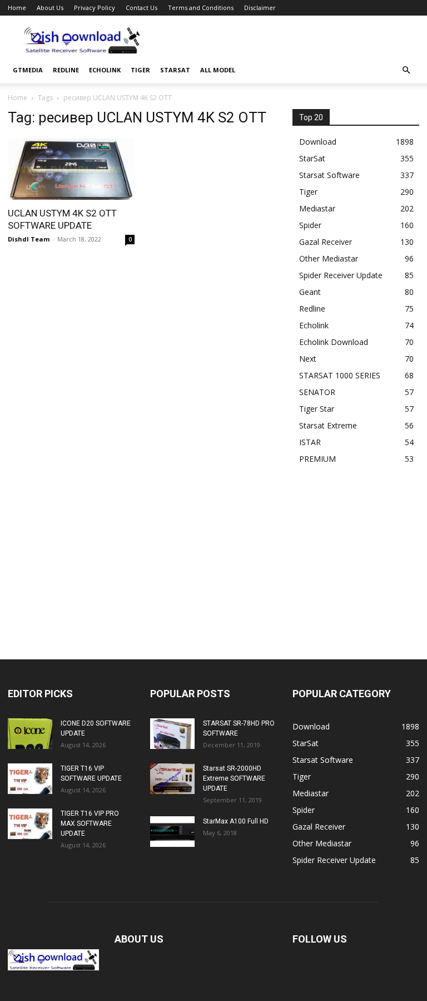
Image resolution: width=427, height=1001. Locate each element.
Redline (66, 70)
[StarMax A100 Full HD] (172, 831)
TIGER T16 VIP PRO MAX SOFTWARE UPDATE (90, 823)
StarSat (175, 70)
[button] (406, 70)
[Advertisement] (288, 40)
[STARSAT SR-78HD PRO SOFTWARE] (172, 733)
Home (17, 7)
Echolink (105, 70)
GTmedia (28, 70)
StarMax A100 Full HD (236, 821)
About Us (50, 7)
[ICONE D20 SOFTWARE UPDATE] (30, 733)
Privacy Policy (94, 7)
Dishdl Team (28, 239)
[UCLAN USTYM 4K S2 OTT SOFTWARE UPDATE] (71, 168)
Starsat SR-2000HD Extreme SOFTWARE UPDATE (234, 778)
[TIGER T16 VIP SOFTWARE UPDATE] (30, 778)
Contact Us (141, 7)
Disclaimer (260, 7)
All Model (217, 70)
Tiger (140, 70)
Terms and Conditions (201, 7)
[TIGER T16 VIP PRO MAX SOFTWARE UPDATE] (30, 823)
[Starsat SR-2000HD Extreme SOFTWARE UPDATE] (172, 778)
